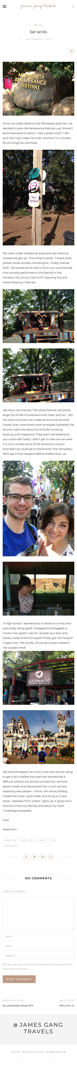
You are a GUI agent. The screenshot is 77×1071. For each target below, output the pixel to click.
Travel (61, 1058)
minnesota (11, 846)
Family (42, 840)
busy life (27, 840)
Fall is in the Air (66, 1005)
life (53, 840)
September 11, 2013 (38, 39)
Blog (38, 25)
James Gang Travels (41, 1028)
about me (10, 840)
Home (14, 1058)
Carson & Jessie (37, 1058)
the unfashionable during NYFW (18, 1005)
